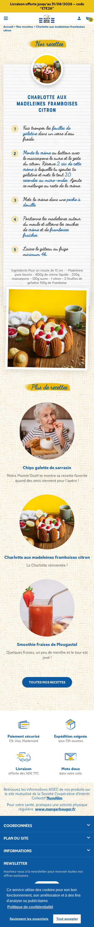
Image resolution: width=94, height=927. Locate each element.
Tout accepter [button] (67, 919)
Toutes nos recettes (47, 682)
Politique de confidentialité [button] (30, 907)
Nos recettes (24, 26)
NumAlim (54, 798)
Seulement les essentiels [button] (29, 919)
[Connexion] (79, 18)
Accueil (8, 26)
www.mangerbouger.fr (55, 809)
